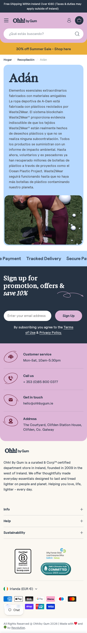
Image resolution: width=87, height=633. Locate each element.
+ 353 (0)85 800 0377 (40, 382)
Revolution (18, 627)
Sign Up (69, 316)
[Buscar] (77, 34)
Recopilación (25, 59)
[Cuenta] (69, 20)
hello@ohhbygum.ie (38, 403)
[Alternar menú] (6, 20)
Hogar (8, 59)
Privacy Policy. (50, 333)
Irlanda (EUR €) (21, 589)
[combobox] (43, 33)
